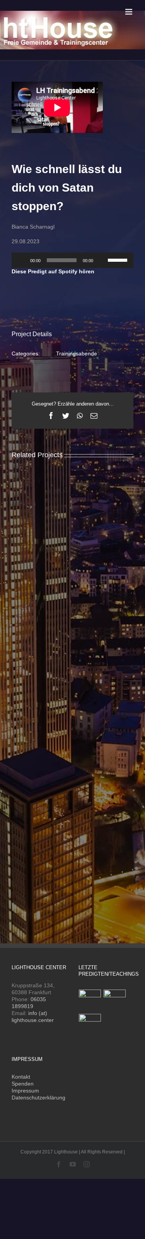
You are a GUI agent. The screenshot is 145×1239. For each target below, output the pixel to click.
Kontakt (21, 1077)
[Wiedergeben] (22, 260)
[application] (72, 260)
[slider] (119, 259)
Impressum (25, 1090)
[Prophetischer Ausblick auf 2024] (90, 1000)
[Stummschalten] (102, 260)
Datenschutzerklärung (38, 1097)
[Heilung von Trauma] (114, 1000)
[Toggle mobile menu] (129, 12)
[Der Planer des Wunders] (90, 1025)
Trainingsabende (76, 353)
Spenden (23, 1084)
